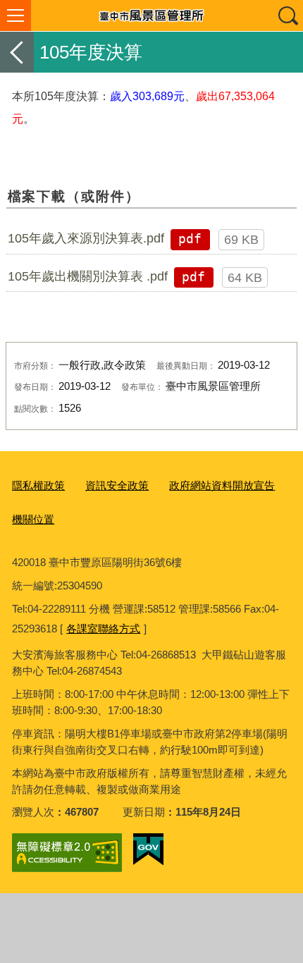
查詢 (287, 15)
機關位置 (33, 519)
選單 (15, 15)
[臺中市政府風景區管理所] (151, 15)
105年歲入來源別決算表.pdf (86, 238)
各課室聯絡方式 (103, 628)
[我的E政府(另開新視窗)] (148, 849)
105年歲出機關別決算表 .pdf (88, 276)
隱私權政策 (38, 485)
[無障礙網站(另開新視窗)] (67, 852)
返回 (17, 52)
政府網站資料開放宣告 (222, 485)
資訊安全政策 (117, 485)
